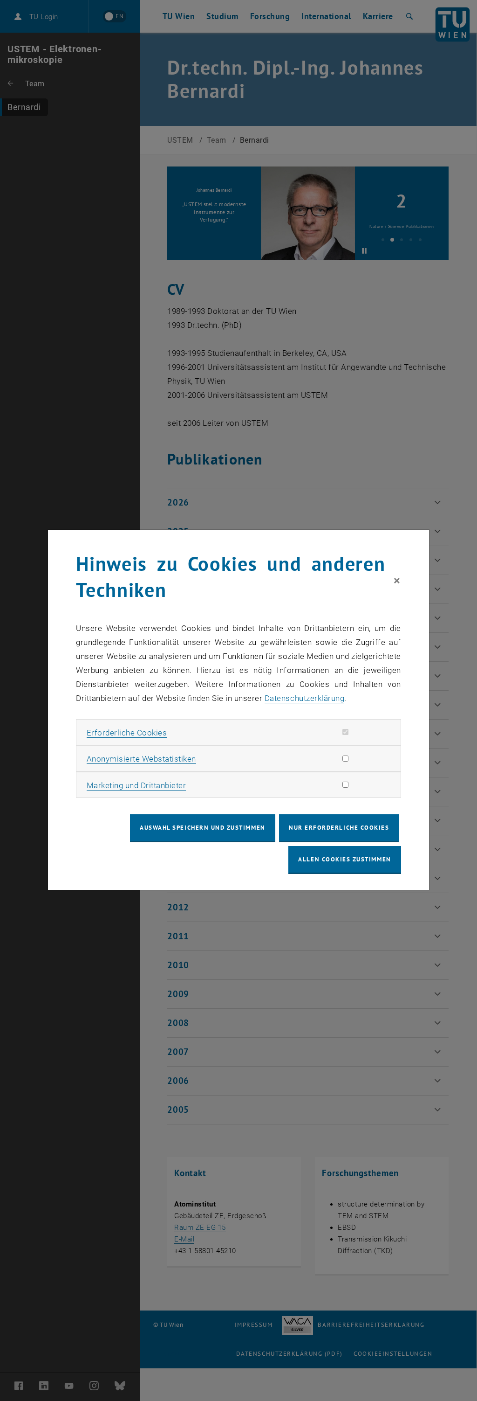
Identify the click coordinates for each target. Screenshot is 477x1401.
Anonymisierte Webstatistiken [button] (141, 758)
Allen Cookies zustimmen (344, 859)
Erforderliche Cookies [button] (127, 732)
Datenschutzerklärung (304, 698)
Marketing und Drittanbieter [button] (136, 785)
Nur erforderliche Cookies (339, 828)
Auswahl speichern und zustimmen (202, 828)
